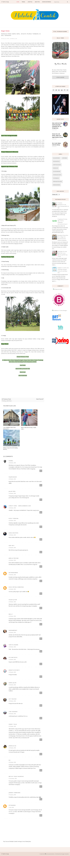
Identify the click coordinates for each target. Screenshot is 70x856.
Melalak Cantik (5, 38)
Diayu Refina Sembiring (16, 587)
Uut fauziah (12, 699)
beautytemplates (50, 854)
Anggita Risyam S (14, 670)
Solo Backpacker (56, 171)
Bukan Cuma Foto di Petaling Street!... (10, 448)
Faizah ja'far (13, 599)
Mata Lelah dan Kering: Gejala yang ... (28, 428)
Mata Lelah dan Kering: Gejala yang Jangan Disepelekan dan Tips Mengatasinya (57, 125)
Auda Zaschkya (13, 533)
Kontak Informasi (46, 1)
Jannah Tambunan (14, 792)
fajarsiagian (13, 477)
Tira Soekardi (13, 711)
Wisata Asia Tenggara (57, 181)
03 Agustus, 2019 (12, 794)
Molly (11, 614)
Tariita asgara (13, 644)
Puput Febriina (13, 518)
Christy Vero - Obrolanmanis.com (20, 505)
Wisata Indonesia (56, 184)
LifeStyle (30, 1)
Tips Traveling (56, 178)
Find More (60, 77)
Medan (10, 811)
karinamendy (13, 630)
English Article (56, 161)
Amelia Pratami (14, 558)
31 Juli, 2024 (11, 807)
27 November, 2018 (13, 778)
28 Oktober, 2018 (12, 762)
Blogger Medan (5, 31)
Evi (9, 760)
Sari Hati (11, 545)
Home (18, 1)
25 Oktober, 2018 (12, 646)
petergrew (12, 805)
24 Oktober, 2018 (12, 462)
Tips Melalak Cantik (57, 174)
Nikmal (11, 460)
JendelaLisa (12, 745)
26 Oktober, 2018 (12, 713)
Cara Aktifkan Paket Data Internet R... (9, 428)
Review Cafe (55, 168)
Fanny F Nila (13, 724)
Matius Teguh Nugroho (16, 776)
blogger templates (65, 854)
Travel (23, 1)
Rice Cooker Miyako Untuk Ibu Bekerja (56, 144)
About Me (37, 1)
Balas (41, 470)
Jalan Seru (12, 491)
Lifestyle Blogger (57, 164)
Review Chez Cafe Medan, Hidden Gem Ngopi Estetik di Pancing (57, 135)
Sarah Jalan (12, 682)
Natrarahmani (13, 572)
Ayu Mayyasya (13, 657)
